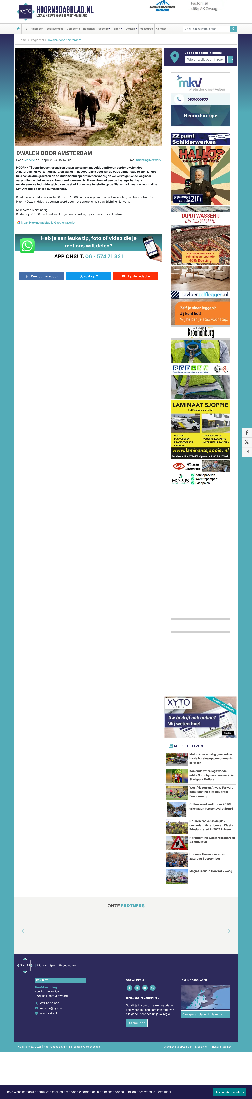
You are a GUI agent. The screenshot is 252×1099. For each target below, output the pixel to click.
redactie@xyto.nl (51, 1008)
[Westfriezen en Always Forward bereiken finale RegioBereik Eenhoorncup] (177, 792)
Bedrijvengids (55, 28)
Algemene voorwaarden (178, 1046)
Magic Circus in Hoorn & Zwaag (210, 871)
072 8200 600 (49, 1003)
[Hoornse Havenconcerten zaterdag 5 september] (177, 859)
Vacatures (146, 28)
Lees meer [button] (164, 1091)
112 (25, 28)
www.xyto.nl (48, 1013)
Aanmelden (137, 1023)
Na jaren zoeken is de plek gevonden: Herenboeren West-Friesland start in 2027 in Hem (211, 825)
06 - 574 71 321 (104, 256)
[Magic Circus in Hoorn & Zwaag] (177, 876)
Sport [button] (117, 28)
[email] (247, 452)
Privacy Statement (221, 1046)
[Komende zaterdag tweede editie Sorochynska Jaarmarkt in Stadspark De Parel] (177, 776)
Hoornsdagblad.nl (65, 9)
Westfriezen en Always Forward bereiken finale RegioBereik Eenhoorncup (211, 792)
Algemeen (37, 28)
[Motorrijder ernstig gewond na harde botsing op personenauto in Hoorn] (177, 759)
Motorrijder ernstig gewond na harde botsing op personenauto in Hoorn (211, 758)
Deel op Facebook (44, 276)
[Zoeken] (233, 29)
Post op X (90, 276)
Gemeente (73, 28)
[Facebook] (130, 988)
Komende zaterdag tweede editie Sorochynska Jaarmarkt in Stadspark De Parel (211, 775)
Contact (161, 28)
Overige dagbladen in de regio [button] (202, 1014)
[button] (18, 931)
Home (23, 40)
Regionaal (89, 28)
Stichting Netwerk (148, 160)
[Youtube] (145, 988)
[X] (137, 988)
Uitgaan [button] (130, 28)
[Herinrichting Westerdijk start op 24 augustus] (177, 843)
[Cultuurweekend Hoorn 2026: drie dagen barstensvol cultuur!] (177, 809)
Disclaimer (201, 1046)
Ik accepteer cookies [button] (230, 1091)
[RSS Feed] (153, 988)
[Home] (18, 29)
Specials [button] (103, 28)
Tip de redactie (138, 276)
